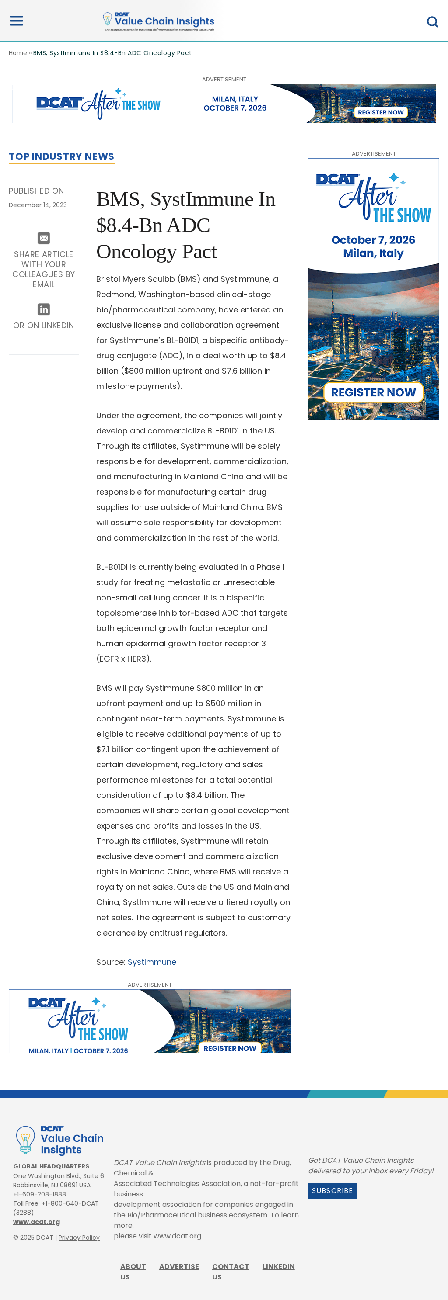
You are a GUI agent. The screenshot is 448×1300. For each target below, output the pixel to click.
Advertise (179, 1267)
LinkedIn (278, 1267)
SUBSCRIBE (333, 1191)
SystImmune (152, 962)
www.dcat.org (36, 1221)
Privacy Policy (79, 1237)
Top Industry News (62, 156)
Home (18, 53)
